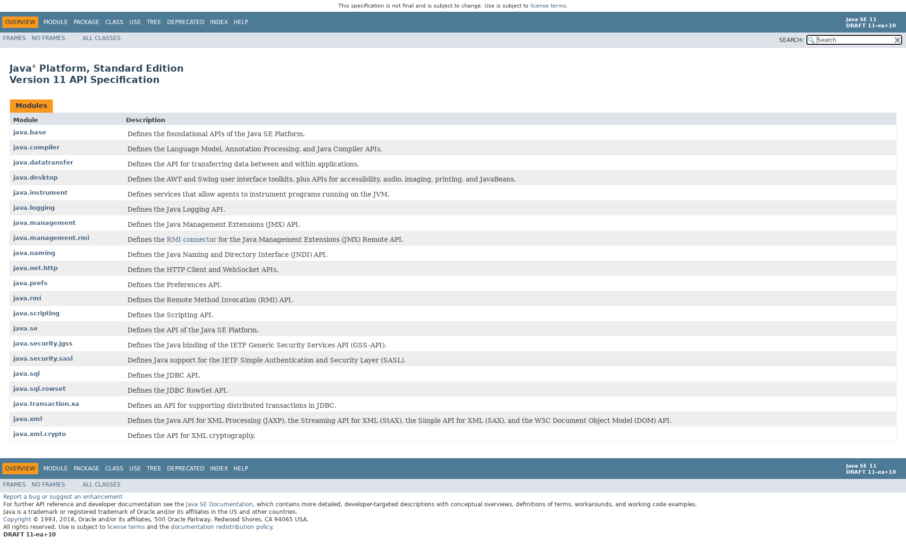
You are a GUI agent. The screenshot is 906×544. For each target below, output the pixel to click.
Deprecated (185, 22)
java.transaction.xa (46, 403)
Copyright (17, 519)
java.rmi (27, 298)
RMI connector (192, 239)
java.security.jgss (43, 343)
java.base (29, 132)
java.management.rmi (51, 237)
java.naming (34, 252)
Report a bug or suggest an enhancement (63, 497)
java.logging (34, 207)
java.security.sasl (43, 358)
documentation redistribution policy (221, 527)
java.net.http (35, 268)
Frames (14, 38)
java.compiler (36, 147)
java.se (25, 328)
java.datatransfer (43, 162)
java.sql (26, 373)
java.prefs (30, 283)
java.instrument (40, 192)
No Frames (48, 38)
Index (219, 22)
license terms (548, 6)
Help (241, 22)
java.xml (27, 418)
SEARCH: (791, 40)
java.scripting (36, 313)
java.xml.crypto (39, 433)
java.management (44, 222)
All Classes (102, 38)
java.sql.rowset (39, 388)
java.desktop (35, 177)
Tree (154, 22)
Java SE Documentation (219, 504)
